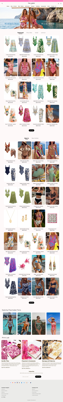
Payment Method (4, 390)
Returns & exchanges (4, 393)
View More (31, 130)
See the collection (6, 367)
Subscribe (38, 376)
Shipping (2, 392)
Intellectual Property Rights (36, 393)
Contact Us (3, 389)
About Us (33, 389)
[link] (27, 6)
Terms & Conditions (35, 390)
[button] (2, 3)
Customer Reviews (35, 395)
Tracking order (3, 395)
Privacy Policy (34, 392)
